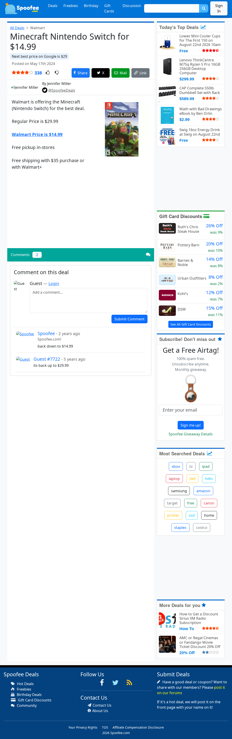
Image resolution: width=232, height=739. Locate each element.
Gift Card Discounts (181, 216)
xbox (176, 466)
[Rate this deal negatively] (57, 73)
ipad (206, 466)
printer (173, 515)
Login (53, 283)
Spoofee (59, 333)
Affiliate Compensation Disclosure (138, 727)
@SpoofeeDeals (61, 90)
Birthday (91, 5)
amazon (203, 490)
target (172, 503)
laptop (174, 478)
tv (191, 466)
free (190, 503)
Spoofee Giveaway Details (191, 434)
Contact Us (102, 705)
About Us (100, 710)
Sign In (219, 8)
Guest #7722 (59, 359)
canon (209, 503)
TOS (105, 727)
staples (180, 527)
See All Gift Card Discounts (190, 324)
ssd (192, 515)
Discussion (132, 5)
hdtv (209, 478)
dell (192, 478)
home (209, 515)
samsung (179, 490)
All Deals (17, 27)
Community (26, 705)
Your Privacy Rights (82, 727)
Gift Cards (109, 8)
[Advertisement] (80, 213)
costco (201, 527)
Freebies (70, 5)
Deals (53, 5)
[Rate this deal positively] (48, 73)
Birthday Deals (29, 694)
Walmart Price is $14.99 (37, 134)
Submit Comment (129, 319)
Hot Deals (25, 683)
